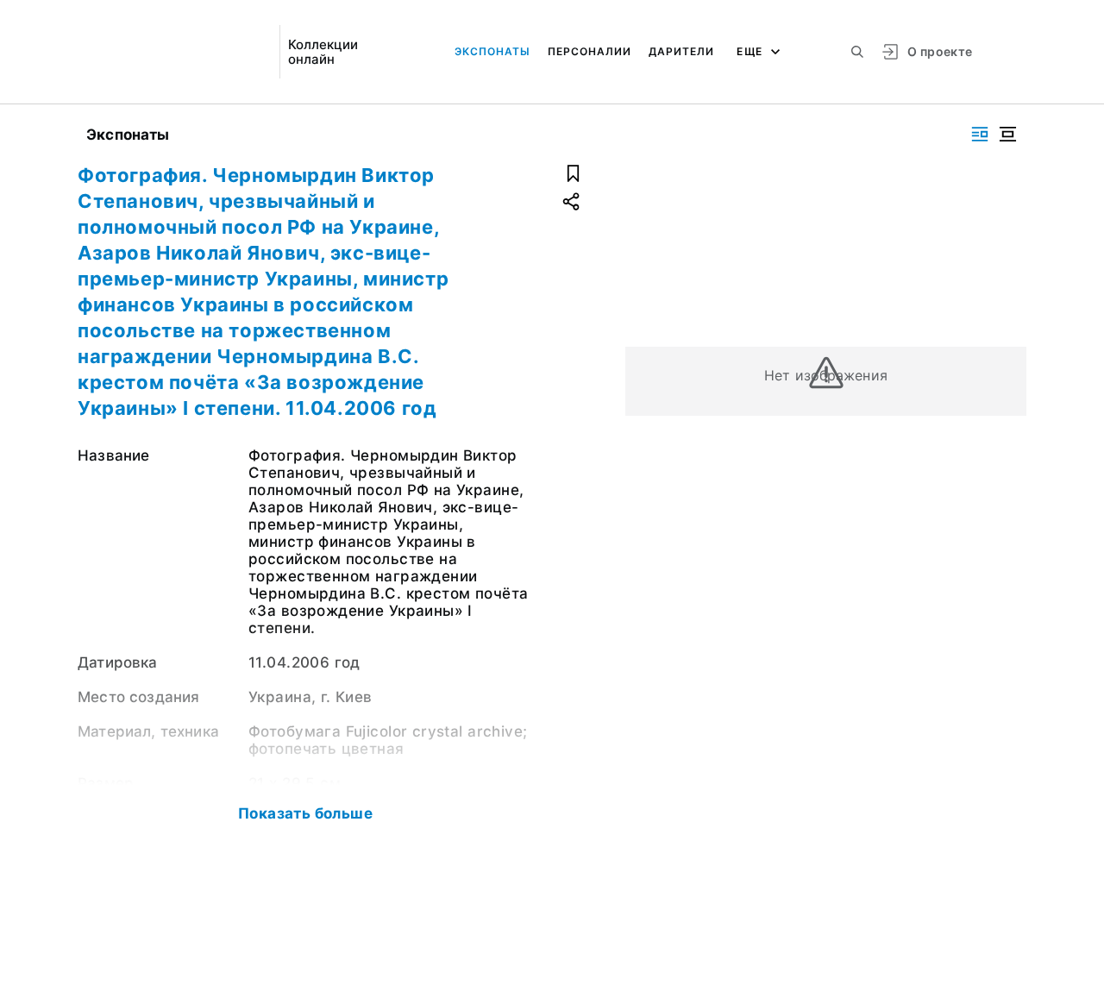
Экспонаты (492, 51)
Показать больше (305, 813)
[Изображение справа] (980, 134)
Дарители (681, 51)
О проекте (939, 51)
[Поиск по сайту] (857, 52)
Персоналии (589, 51)
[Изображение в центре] (1007, 134)
